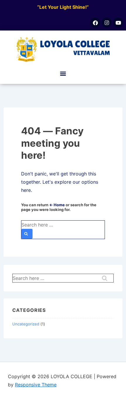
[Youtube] (118, 23)
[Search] (27, 234)
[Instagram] (107, 23)
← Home (57, 204)
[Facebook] (95, 23)
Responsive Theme (36, 385)
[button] (63, 73)
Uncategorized (25, 324)
